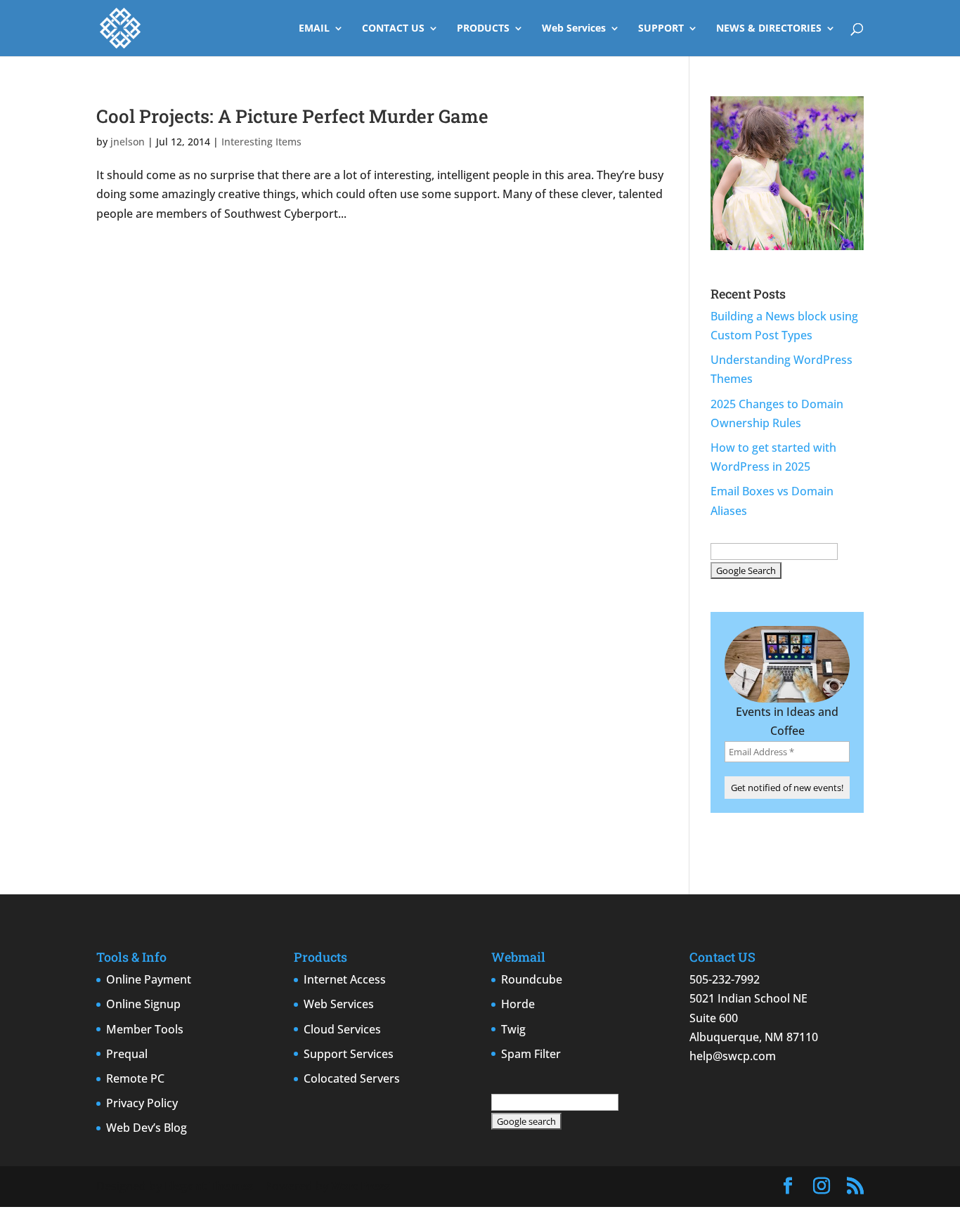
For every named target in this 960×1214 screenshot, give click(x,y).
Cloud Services (342, 1029)
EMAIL (314, 28)
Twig (513, 1029)
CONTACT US (393, 28)
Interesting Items (261, 141)
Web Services (574, 28)
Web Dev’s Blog (146, 1127)
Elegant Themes (208, 1186)
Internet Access (345, 979)
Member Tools (144, 1029)
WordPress (360, 1186)
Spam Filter (531, 1054)
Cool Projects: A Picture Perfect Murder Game (292, 116)
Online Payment (148, 979)
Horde (518, 1004)
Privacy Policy (142, 1103)
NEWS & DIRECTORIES (769, 28)
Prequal (127, 1054)
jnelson (127, 141)
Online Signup (143, 1004)
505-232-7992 (724, 979)
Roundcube (531, 979)
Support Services (349, 1054)
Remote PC (135, 1078)
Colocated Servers (352, 1078)
